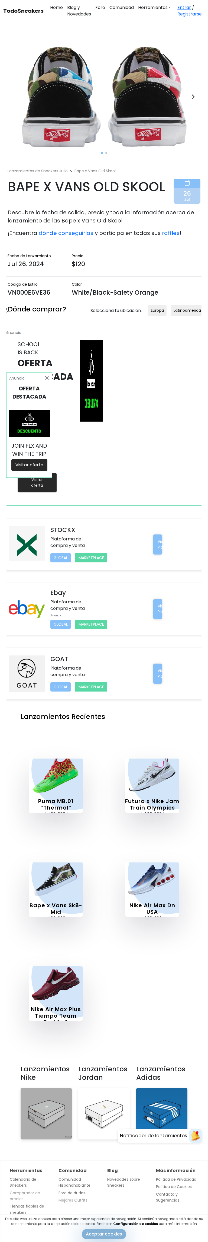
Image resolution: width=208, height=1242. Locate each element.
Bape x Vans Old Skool (95, 171)
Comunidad (121, 7)
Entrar (184, 7)
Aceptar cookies (104, 1234)
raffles (171, 233)
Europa (157, 310)
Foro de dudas (71, 1193)
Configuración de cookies (135, 1223)
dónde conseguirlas (66, 233)
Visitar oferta (37, 482)
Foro (100, 7)
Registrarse (189, 14)
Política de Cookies (174, 1186)
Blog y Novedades (79, 10)
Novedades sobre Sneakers (123, 1182)
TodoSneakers (23, 11)
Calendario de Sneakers (23, 1182)
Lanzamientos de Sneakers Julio (38, 171)
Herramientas (153, 7)
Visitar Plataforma (168, 544)
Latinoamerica (187, 310)
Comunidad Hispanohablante (74, 1182)
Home (56, 7)
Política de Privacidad (176, 1179)
